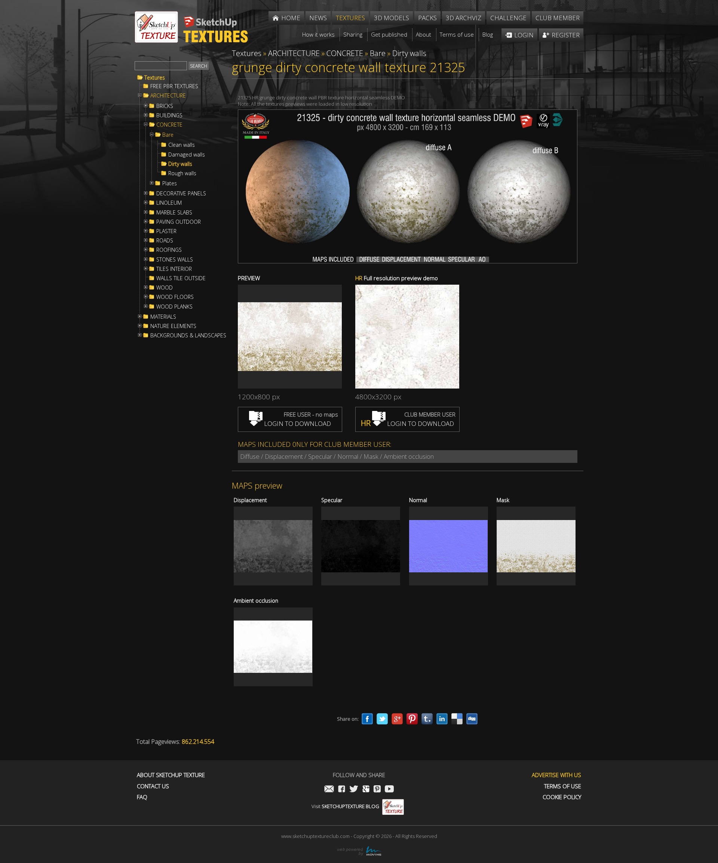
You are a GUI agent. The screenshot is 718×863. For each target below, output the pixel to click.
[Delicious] (457, 718)
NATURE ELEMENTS (173, 326)
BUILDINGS (169, 115)
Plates (169, 183)
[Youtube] (389, 789)
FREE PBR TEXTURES (174, 86)
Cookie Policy (562, 797)
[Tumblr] (427, 718)
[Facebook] (367, 718)
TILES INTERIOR (174, 269)
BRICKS (164, 106)
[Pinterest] (412, 718)
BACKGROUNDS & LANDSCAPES (188, 335)
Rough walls (182, 173)
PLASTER (166, 231)
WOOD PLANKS (174, 306)
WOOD (164, 287)
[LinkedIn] (442, 718)
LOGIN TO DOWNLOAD (297, 423)
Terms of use (562, 786)
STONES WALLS (174, 259)
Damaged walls (186, 154)
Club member (558, 17)
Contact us (153, 786)
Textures (154, 77)
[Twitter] (382, 718)
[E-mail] (329, 789)
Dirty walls (180, 164)
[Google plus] (397, 718)
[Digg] (472, 718)
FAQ (142, 797)
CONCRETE (169, 124)
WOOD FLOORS (175, 297)
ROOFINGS (169, 250)
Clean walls (181, 145)
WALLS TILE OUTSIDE (181, 278)
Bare (168, 135)
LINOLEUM (169, 202)
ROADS (164, 240)
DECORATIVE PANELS (181, 193)
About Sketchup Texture (171, 775)
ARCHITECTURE (168, 95)
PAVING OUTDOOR (178, 222)
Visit (345, 806)
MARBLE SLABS (174, 212)
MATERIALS (163, 316)
